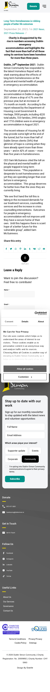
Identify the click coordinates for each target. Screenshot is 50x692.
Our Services (8, 601)
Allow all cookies (25, 369)
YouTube (9, 570)
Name (6, 289)
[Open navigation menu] (44, 6)
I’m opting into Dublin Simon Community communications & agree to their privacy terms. (27, 469)
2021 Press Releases (14, 33)
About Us (7, 597)
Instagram (9, 559)
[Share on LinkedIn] (25, 248)
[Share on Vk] (34, 248)
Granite (30, 667)
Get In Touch (10, 533)
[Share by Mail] (44, 248)
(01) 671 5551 (11, 506)
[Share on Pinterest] (20, 248)
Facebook (9, 553)
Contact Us (8, 610)
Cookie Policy (20, 643)
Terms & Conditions (17, 639)
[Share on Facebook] (6, 248)
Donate (33, 6)
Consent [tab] (9, 321)
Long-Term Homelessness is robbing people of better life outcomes (22, 22)
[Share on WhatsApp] (16, 248)
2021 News (38, 29)
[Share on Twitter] (11, 248)
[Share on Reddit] (39, 248)
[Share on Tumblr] (29, 248)
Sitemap (33, 643)
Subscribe (15, 479)
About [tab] (41, 321)
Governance (8, 606)
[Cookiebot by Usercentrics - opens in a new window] (35, 313)
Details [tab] (25, 321)
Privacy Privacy (35, 639)
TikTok (8, 576)
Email (6, 304)
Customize (23, 377)
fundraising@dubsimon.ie (15, 512)
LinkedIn (9, 565)
